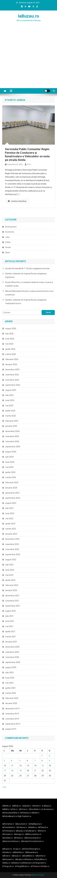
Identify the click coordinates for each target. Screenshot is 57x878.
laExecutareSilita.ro (10, 813)
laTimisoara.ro (8, 831)
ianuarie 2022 (11, 590)
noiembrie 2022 (12, 544)
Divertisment (10, 227)
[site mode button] (47, 90)
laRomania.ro (8, 824)
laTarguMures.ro (22, 866)
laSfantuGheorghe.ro (31, 849)
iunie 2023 (9, 513)
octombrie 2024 (12, 441)
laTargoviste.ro (39, 863)
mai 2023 (9, 518)
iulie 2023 (9, 508)
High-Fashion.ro (24, 816)
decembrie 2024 (12, 431)
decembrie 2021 (12, 595)
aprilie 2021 (10, 631)
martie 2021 (10, 637)
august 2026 (10, 328)
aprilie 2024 (10, 472)
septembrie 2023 (12, 498)
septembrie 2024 (12, 446)
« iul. (4, 787)
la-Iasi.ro (17, 849)
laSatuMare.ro (40, 859)
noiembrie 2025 (12, 375)
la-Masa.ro (46, 806)
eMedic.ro (6, 806)
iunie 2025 (9, 400)
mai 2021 (9, 626)
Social (8, 247)
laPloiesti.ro (43, 827)
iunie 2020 (9, 678)
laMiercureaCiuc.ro (33, 834)
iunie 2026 (9, 339)
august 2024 (10, 452)
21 (35, 770)
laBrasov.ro (7, 849)
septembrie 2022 (12, 554)
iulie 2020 (9, 672)
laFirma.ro (23, 809)
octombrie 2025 (12, 380)
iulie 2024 (9, 457)
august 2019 (10, 729)
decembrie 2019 (12, 708)
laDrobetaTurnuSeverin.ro (32, 841)
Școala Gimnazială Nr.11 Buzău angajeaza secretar (27, 268)
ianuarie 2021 (11, 642)
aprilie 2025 (10, 411)
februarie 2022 (11, 585)
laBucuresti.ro (21, 824)
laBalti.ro (35, 813)
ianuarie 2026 (11, 364)
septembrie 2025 (12, 385)
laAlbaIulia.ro (18, 852)
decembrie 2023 (12, 493)
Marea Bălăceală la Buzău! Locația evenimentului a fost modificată (29, 293)
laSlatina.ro (16, 863)
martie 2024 (10, 477)
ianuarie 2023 (11, 534)
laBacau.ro (16, 856)
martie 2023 (10, 529)
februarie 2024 (11, 482)
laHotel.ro (36, 806)
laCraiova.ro (21, 827)
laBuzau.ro (28, 16)
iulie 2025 (9, 395)
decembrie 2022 (12, 539)
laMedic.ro (17, 806)
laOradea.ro (7, 838)
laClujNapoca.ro (35, 824)
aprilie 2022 (10, 580)
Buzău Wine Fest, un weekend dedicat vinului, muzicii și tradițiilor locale (29, 284)
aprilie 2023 (10, 524)
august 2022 (10, 559)
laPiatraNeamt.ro (9, 816)
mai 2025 (9, 405)
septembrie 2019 (12, 724)
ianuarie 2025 (11, 426)
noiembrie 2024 (12, 436)
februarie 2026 (11, 359)
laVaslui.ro (7, 852)
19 (20, 770)
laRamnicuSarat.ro (32, 838)
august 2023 (10, 503)
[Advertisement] (28, 58)
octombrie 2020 (12, 657)
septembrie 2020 (12, 662)
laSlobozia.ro (27, 863)
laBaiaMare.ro (28, 856)
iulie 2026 (9, 334)
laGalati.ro (32, 827)
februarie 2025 (11, 421)
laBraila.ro (19, 859)
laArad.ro (6, 856)
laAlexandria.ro (31, 852)
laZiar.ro (14, 809)
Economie (9, 232)
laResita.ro (28, 859)
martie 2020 (10, 693)
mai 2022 (9, 575)
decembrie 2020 (12, 647)
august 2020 (10, 667)
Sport (7, 252)
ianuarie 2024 (11, 488)
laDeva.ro (42, 831)
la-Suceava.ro (48, 809)
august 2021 (10, 611)
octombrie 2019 (12, 719)
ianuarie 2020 (11, 703)
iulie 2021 (9, 616)
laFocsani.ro (7, 834)
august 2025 (10, 390)
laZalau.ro (45, 866)
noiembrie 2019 (12, 714)
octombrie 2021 (12, 601)
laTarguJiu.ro (8, 866)
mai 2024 (9, 467)
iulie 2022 (9, 565)
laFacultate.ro (35, 809)
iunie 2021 (9, 621)
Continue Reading (18, 201)
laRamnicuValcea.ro (11, 841)
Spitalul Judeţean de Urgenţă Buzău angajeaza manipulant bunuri (25, 301)
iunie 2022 (9, 570)
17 (5, 770)
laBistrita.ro (41, 856)
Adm (29, 164)
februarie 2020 (11, 698)
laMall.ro (6, 809)
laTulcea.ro (36, 866)
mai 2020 (9, 683)
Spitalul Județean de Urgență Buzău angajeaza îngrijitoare (25, 275)
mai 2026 (9, 344)
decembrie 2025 (12, 369)
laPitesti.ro (18, 838)
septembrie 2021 (12, 606)
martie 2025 (10, 416)
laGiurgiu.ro (19, 834)
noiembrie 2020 (12, 652)
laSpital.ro (26, 806)
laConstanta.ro (8, 827)
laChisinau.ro (25, 813)
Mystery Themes (37, 875)
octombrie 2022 (12, 549)
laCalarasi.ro (31, 831)
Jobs (7, 237)
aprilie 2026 (10, 349)
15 (43, 765)
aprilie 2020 (10, 688)
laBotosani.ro (8, 859)
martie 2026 (10, 354)
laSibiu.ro (6, 863)
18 (12, 770)
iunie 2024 (9, 462)
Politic (8, 242)
